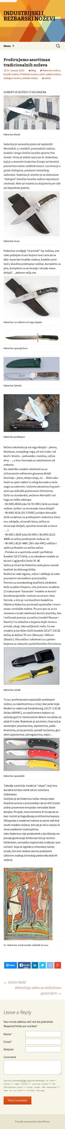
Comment (10, 1057)
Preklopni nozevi (29, 74)
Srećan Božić (15, 982)
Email (8, 1041)
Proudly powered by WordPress (32, 1121)
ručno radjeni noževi (50, 74)
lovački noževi (11, 74)
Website (9, 1049)
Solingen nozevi (12, 78)
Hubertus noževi (51, 70)
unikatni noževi (30, 78)
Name (8, 1034)
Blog (33, 70)
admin (47, 78)
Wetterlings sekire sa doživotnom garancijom (38, 990)
